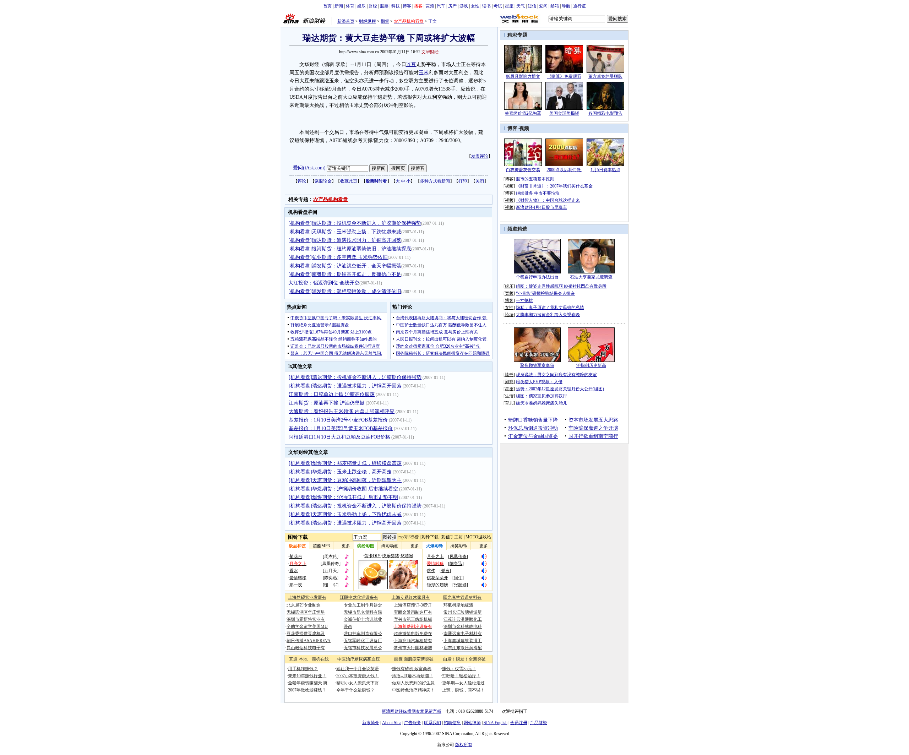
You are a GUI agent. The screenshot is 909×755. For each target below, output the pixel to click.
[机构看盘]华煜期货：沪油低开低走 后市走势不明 (343, 497)
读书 (486, 6)
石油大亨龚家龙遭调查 (591, 277)
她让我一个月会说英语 (357, 668)
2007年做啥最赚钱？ (307, 690)
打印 (462, 181)
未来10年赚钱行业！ (307, 675)
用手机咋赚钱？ (303, 668)
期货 (385, 21)
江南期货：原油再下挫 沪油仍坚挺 (327, 403)
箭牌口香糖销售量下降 (533, 420)
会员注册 (518, 722)
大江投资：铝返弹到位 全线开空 (323, 283)
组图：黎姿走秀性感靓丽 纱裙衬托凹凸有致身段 (561, 286)
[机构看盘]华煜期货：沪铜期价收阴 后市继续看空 (343, 488)
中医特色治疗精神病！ (413, 690)
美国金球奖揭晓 (564, 113)
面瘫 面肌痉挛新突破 (414, 659)
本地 (303, 659)
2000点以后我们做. (564, 169)
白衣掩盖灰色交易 (523, 169)
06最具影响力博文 (523, 76)
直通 (293, 659)
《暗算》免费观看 (564, 76)
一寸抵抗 (524, 300)
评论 (302, 181)
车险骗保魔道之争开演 (593, 428)
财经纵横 (367, 21)
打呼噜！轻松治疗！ (461, 675)
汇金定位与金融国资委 (533, 436)
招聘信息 (452, 722)
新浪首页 (345, 21)
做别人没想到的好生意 (413, 682)
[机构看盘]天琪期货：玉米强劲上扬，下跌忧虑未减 (344, 231)
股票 (384, 6)
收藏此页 (348, 181)
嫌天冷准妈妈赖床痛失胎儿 (541, 403)
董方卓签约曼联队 (605, 76)
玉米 (424, 72)
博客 (407, 6)
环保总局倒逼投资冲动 (533, 428)
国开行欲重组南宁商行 (593, 436)
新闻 (338, 6)
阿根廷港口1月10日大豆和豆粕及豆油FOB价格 (339, 437)
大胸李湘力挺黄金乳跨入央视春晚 (548, 314)
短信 (532, 6)
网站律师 (472, 722)
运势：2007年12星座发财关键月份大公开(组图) (560, 388)
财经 (373, 6)
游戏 (463, 6)
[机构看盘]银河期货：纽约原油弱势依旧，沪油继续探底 (349, 248)
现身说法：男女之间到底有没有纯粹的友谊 (556, 374)
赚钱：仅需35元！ (459, 668)
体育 (350, 6)
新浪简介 (370, 722)
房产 (452, 6)
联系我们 (432, 722)
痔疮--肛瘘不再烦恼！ (412, 675)
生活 (509, 395)
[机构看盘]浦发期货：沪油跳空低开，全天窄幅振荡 (344, 265)
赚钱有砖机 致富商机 (411, 668)
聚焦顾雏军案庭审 (537, 365)
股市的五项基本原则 (535, 178)
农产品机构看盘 (330, 199)
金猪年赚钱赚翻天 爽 (307, 682)
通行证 (579, 6)
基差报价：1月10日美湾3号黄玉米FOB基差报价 (341, 428)
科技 (395, 6)
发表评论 (479, 156)
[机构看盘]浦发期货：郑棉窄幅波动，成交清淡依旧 (344, 291)
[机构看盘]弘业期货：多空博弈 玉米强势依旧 (338, 257)
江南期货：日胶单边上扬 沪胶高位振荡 (332, 394)
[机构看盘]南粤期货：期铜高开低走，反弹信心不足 (344, 274)
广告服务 (412, 722)
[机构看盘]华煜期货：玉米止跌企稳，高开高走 (340, 471)
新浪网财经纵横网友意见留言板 (411, 711)
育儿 (509, 403)
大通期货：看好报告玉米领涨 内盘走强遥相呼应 (341, 411)
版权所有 (463, 744)
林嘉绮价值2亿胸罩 (523, 113)
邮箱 (554, 6)
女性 (475, 6)
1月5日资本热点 (605, 169)
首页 (327, 6)
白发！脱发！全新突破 (464, 659)
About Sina (391, 722)
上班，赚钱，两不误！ (463, 690)
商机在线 (320, 659)
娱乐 (361, 6)
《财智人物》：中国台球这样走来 (548, 200)
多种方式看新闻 (435, 181)
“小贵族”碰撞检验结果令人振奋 (545, 293)
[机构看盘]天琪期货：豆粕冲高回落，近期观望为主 (345, 480)
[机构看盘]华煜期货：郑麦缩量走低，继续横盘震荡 (345, 463)
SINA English (495, 722)
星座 (509, 6)
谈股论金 (323, 181)
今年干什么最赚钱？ (355, 690)
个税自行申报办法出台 (537, 277)
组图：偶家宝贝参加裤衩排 (541, 395)
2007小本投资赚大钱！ (357, 675)
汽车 (441, 6)
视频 (524, 128)
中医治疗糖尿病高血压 (358, 659)
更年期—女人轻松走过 (463, 682)
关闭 (479, 181)
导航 (566, 6)
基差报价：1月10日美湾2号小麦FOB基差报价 (338, 420)
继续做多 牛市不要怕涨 (538, 193)
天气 (520, 6)
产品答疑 (538, 722)
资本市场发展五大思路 (593, 420)
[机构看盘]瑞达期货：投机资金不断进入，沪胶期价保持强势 (354, 223)
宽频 (429, 6)
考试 (498, 6)
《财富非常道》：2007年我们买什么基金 (554, 186)
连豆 (411, 64)
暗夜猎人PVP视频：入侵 (539, 381)
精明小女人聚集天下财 (357, 682)
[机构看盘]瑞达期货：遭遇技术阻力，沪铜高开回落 (344, 240)
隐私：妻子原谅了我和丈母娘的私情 (550, 307)
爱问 (543, 6)
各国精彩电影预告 (605, 113)
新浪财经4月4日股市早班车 (541, 207)
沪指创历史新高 (591, 365)
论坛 (509, 314)
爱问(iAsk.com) (309, 167)
